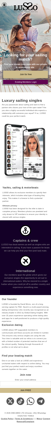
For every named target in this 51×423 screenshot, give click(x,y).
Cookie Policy (7, 419)
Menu (39, 419)
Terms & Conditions (24, 419)
